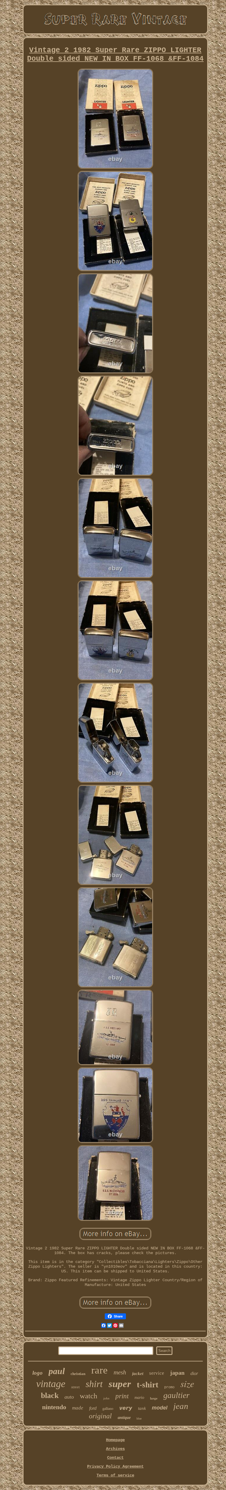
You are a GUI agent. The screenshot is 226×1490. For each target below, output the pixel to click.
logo (37, 1373)
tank (142, 1408)
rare (99, 1370)
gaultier (176, 1395)
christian (78, 1373)
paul (57, 1371)
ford (93, 1408)
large (153, 1398)
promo (169, 1387)
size (187, 1383)
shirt (94, 1384)
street (75, 1387)
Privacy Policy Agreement (115, 1466)
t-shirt (147, 1384)
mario (139, 1397)
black (50, 1395)
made (77, 1408)
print (122, 1396)
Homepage (115, 1440)
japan (177, 1372)
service (156, 1373)
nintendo (54, 1407)
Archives (115, 1448)
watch (88, 1396)
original (100, 1416)
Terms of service (115, 1475)
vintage (50, 1383)
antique (124, 1417)
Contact (115, 1457)
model (159, 1408)
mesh (120, 1372)
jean (180, 1406)
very (125, 1407)
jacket (137, 1373)
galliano (107, 1409)
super (120, 1384)
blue (139, 1418)
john (106, 1398)
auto (69, 1397)
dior (194, 1373)
